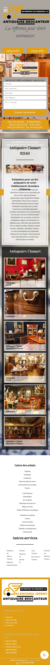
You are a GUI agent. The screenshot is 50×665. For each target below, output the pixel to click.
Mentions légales (33, 660)
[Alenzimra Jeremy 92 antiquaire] (25, 69)
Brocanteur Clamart (34, 558)
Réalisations (11, 623)
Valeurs (9, 617)
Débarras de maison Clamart (9, 555)
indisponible (11, 650)
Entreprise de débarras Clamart (46, 555)
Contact (10, 625)
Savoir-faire (11, 620)
